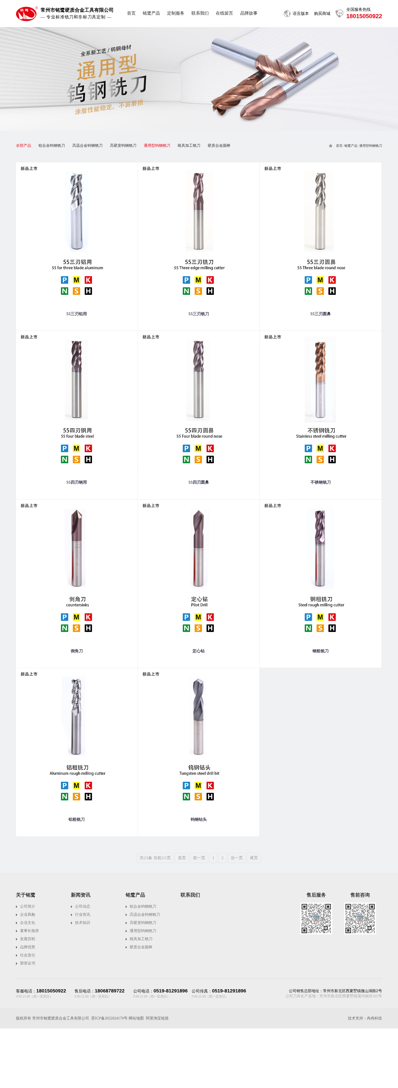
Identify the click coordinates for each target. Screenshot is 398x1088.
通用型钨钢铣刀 (370, 146)
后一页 (237, 858)
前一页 (199, 858)
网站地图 (136, 1018)
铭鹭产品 (350, 146)
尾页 (254, 858)
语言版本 (301, 13)
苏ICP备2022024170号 (109, 1018)
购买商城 (322, 13)
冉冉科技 (374, 1018)
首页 (339, 146)
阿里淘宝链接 (157, 1018)
